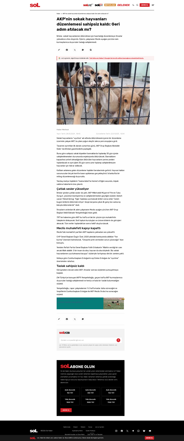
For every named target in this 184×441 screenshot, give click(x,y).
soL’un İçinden (99, 427)
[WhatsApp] (138, 431)
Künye (90, 427)
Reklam (83, 427)
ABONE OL (144, 5)
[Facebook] (121, 431)
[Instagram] (116, 431)
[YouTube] (150, 431)
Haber (58, 13)
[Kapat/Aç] (92, 434)
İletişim (75, 427)
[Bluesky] (144, 431)
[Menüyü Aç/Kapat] (152, 5)
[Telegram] (132, 431)
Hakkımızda (66, 427)
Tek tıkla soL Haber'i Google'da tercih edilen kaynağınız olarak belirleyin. (116, 58)
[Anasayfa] (34, 430)
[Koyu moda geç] (133, 5)
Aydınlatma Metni (77, 431)
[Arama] (137, 5)
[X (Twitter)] (127, 431)
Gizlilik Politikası (90, 431)
